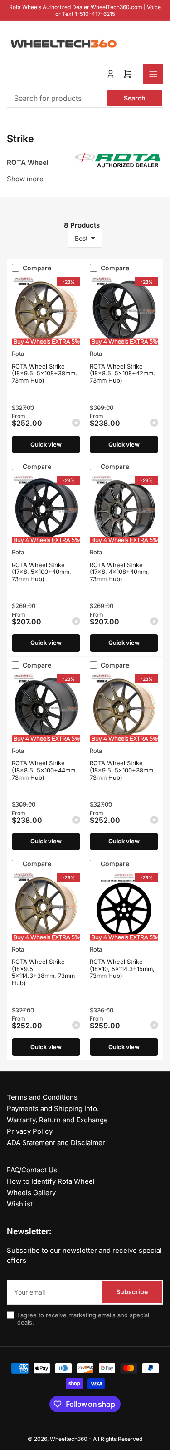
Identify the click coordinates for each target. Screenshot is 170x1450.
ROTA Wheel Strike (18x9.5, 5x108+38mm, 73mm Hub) (44, 373)
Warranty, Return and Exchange (57, 1120)
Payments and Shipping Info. (53, 1108)
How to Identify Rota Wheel (51, 1181)
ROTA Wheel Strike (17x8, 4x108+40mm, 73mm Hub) (119, 572)
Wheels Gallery (31, 1192)
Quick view (46, 444)
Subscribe (132, 1292)
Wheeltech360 (68, 1438)
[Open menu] (153, 74)
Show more (25, 178)
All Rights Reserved (117, 1438)
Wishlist (20, 1204)
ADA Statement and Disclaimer (56, 1142)
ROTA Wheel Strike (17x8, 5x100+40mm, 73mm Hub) (41, 572)
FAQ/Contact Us (32, 1170)
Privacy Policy (30, 1131)
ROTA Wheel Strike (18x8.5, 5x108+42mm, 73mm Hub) (122, 373)
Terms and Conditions (42, 1097)
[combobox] (85, 98)
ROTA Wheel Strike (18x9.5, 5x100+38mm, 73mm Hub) (122, 770)
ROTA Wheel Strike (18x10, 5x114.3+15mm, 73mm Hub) (122, 968)
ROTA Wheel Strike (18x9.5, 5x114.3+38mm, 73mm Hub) (43, 972)
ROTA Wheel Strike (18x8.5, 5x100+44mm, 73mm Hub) (44, 770)
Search (135, 98)
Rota (18, 353)
